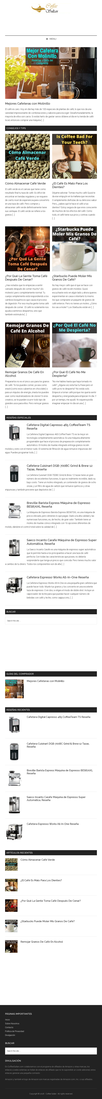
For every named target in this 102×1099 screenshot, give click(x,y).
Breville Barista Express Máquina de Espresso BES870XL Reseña (58, 504)
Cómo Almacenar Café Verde (25, 183)
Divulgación (10, 1035)
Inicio (7, 1020)
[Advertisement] (51, 25)
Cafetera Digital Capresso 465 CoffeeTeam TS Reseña (58, 426)
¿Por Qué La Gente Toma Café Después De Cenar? (26, 277)
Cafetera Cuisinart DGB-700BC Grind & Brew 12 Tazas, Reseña (60, 467)
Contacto (9, 1027)
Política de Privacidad (14, 1031)
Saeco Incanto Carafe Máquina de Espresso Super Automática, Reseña (62, 542)
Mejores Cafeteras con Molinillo (27, 103)
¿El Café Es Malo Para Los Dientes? (41, 880)
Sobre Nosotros (12, 1023)
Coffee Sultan (51, 8)
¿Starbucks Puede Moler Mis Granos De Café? (72, 277)
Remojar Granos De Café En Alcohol (24, 374)
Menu (53, 39)
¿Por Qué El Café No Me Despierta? (69, 374)
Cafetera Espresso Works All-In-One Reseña (58, 577)
